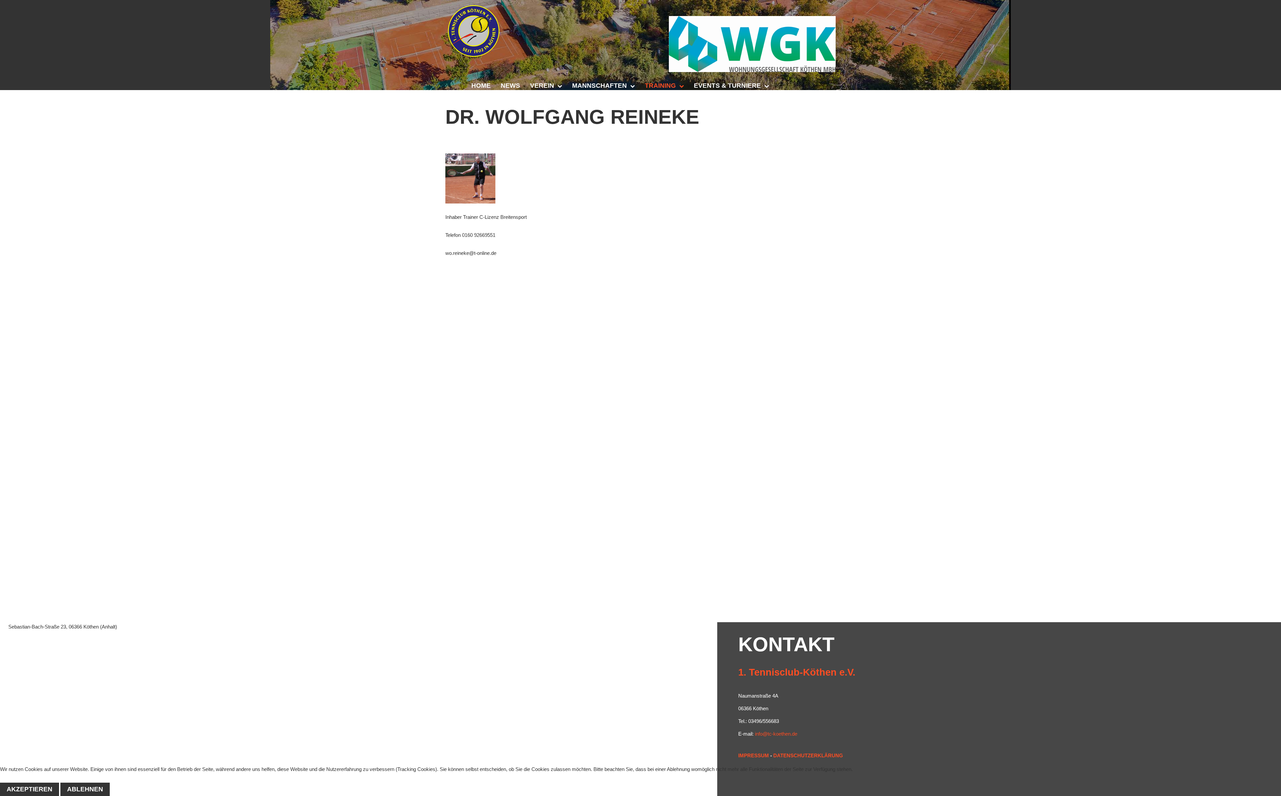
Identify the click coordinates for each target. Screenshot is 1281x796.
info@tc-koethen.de (776, 734)
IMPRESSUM (753, 755)
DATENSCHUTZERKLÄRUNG (808, 755)
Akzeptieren (29, 789)
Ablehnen (85, 789)
